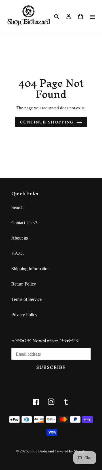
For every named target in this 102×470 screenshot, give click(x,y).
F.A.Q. (17, 253)
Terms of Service (26, 299)
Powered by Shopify (70, 451)
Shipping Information (30, 268)
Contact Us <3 (24, 222)
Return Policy (23, 284)
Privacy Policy (24, 314)
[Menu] (92, 16)
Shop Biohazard (41, 451)
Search (17, 207)
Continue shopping (47, 122)
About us (19, 238)
